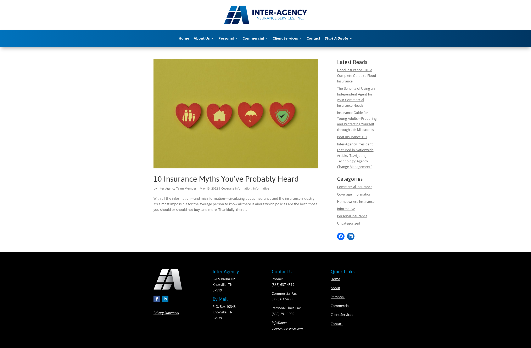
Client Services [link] (285, 39)
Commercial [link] (253, 39)
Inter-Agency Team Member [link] (177, 188)
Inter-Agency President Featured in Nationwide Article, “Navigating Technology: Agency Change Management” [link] (355, 155)
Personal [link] (226, 39)
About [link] (335, 288)
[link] (338, 39)
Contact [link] (313, 39)
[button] (156, 299)
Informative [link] (261, 188)
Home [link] (184, 39)
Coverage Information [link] (236, 188)
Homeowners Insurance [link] (356, 201)
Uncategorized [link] (348, 223)
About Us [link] (202, 39)
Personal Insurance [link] (352, 216)
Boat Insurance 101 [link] (352, 137)
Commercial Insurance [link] (354, 187)
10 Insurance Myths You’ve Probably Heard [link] (226, 179)
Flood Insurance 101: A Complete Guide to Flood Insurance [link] (356, 75)
